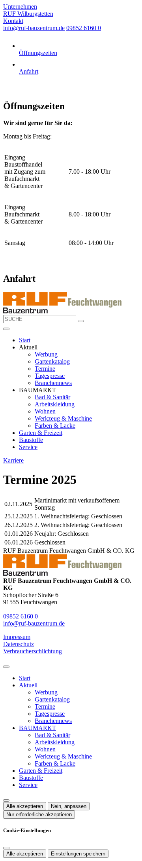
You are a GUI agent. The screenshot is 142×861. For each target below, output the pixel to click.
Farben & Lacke (55, 425)
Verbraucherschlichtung (32, 651)
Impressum (16, 636)
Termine (45, 368)
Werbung (46, 354)
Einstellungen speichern (78, 854)
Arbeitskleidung (55, 404)
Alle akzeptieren (24, 806)
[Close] (6, 667)
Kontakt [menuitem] (13, 20)
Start (24, 340)
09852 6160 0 (83, 28)
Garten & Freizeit (40, 432)
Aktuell (28, 685)
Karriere (13, 460)
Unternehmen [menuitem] (20, 6)
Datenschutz (18, 644)
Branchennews (53, 382)
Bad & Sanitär (52, 397)
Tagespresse (50, 375)
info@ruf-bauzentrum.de (34, 28)
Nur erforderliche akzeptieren (39, 814)
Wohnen (45, 411)
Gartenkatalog (52, 361)
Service (28, 447)
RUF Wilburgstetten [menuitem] (28, 13)
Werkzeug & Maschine (63, 418)
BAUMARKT (37, 727)
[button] (6, 329)
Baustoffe (31, 439)
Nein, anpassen (68, 806)
